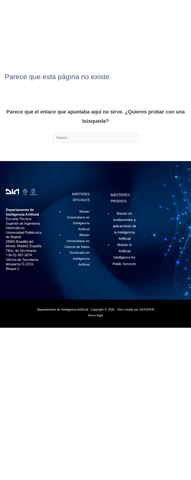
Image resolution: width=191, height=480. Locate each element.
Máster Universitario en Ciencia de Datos (77, 241)
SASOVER (146, 309)
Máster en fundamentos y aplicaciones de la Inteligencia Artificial (124, 226)
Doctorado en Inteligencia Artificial (80, 258)
